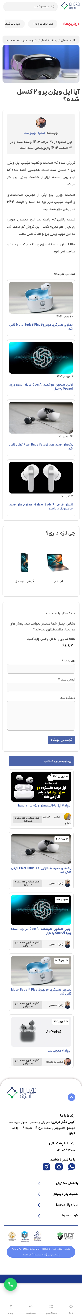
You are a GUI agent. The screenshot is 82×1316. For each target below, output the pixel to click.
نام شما (69, 661)
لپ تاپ (58, 581)
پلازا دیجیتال (68, 40)
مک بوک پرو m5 (43, 24)
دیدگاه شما (67, 698)
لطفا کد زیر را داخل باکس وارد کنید (51, 639)
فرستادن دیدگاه (61, 740)
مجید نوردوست (34, 133)
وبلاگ (53, 40)
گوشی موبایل (24, 581)
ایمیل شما (68, 680)
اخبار (44, 40)
